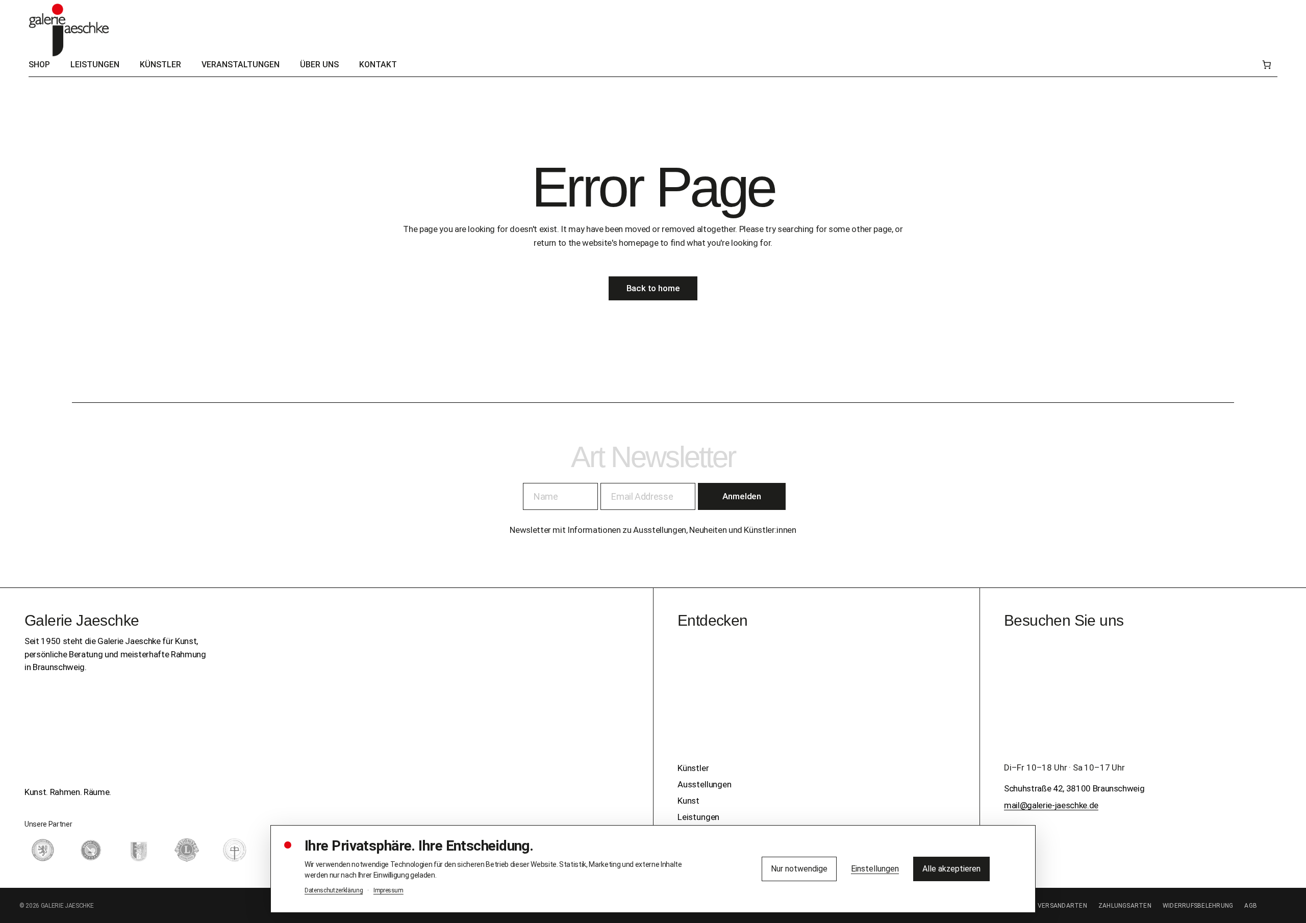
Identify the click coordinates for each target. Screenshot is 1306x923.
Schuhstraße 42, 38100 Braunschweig (1074, 788)
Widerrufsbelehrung (1198, 905)
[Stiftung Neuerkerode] (234, 850)
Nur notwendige (799, 869)
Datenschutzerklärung (334, 890)
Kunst (688, 801)
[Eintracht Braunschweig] (42, 850)
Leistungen (698, 817)
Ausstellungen (704, 784)
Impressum (388, 890)
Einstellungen (875, 869)
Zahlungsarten (1124, 905)
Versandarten (1062, 905)
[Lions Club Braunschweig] (186, 850)
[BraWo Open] (90, 850)
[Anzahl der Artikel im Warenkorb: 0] (1266, 65)
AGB (1250, 905)
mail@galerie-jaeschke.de (1051, 805)
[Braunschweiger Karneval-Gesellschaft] (138, 850)
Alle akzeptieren (951, 869)
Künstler (693, 768)
